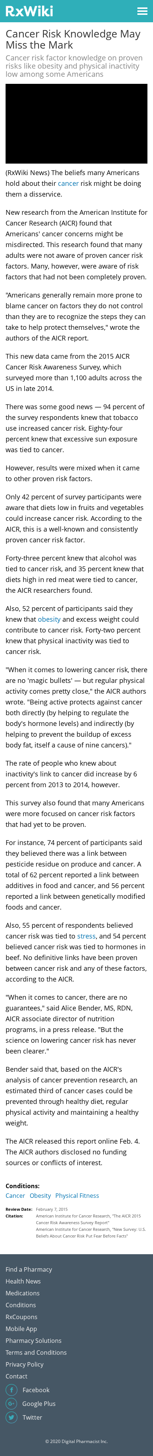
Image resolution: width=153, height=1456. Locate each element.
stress (86, 935)
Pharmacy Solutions (34, 1341)
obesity (49, 619)
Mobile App (21, 1329)
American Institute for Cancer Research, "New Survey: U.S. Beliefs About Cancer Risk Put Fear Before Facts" (91, 1232)
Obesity (40, 1196)
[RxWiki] (29, 10)
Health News (23, 1281)
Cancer (15, 1196)
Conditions (21, 1305)
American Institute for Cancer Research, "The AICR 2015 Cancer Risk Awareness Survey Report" (88, 1219)
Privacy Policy (24, 1364)
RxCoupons (22, 1317)
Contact (16, 1376)
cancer (68, 183)
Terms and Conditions (36, 1352)
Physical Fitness (77, 1196)
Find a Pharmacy (29, 1269)
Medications (23, 1293)
